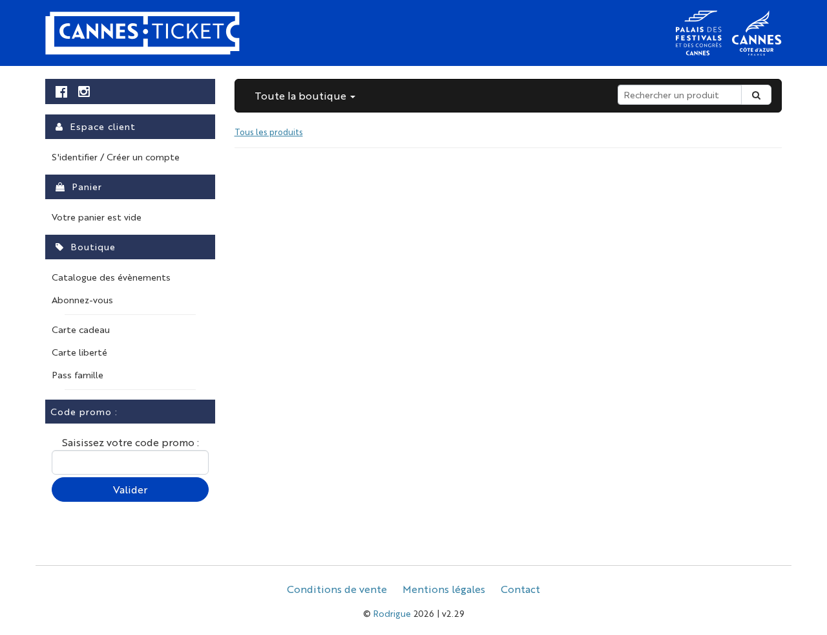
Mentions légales (444, 589)
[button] (305, 96)
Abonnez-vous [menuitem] (82, 299)
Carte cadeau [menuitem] (81, 329)
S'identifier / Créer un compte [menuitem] (116, 156)
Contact (520, 589)
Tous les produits (269, 131)
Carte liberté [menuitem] (79, 352)
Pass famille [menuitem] (77, 374)
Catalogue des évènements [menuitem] (111, 277)
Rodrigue (392, 613)
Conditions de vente (337, 589)
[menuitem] (61, 91)
